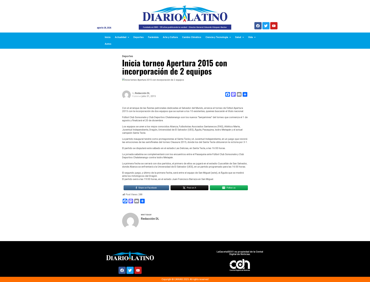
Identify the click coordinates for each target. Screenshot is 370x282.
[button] (122, 37)
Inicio (108, 37)
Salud (238, 37)
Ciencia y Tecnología (217, 37)
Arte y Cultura (170, 37)
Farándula (153, 37)
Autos (108, 43)
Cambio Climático (191, 37)
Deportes (138, 37)
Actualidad (120, 37)
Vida (250, 37)
